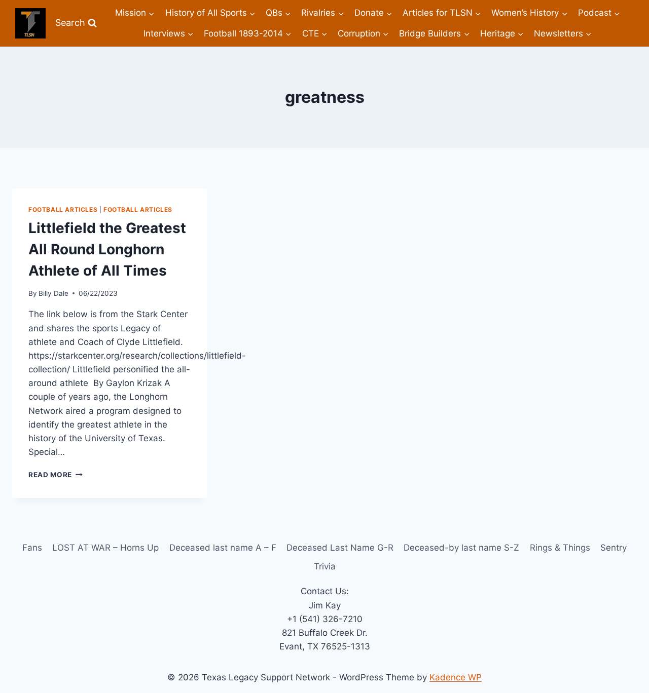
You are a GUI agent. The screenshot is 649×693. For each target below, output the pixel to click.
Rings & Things (560, 548)
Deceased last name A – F (222, 548)
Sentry (613, 548)
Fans (32, 548)
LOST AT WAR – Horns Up (105, 548)
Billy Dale (53, 293)
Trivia (325, 566)
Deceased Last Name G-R (339, 548)
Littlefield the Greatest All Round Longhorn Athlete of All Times (107, 249)
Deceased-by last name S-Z (461, 548)
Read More (55, 475)
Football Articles (62, 209)
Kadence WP (455, 677)
